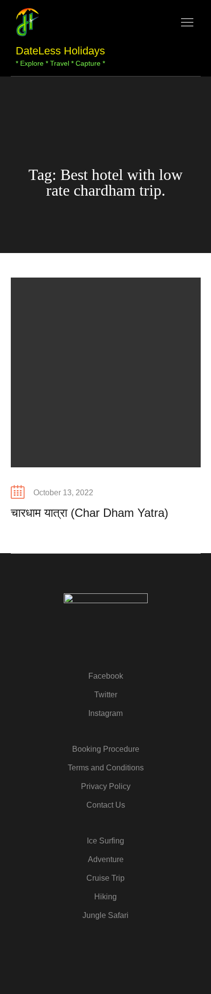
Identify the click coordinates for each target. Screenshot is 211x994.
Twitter (105, 694)
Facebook (105, 676)
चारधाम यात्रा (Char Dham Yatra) (89, 512)
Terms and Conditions (106, 768)
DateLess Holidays (60, 51)
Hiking (105, 896)
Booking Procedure (105, 749)
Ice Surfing (105, 841)
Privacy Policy (106, 786)
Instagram (105, 713)
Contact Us (105, 805)
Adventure (106, 859)
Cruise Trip (105, 878)
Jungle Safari (105, 915)
